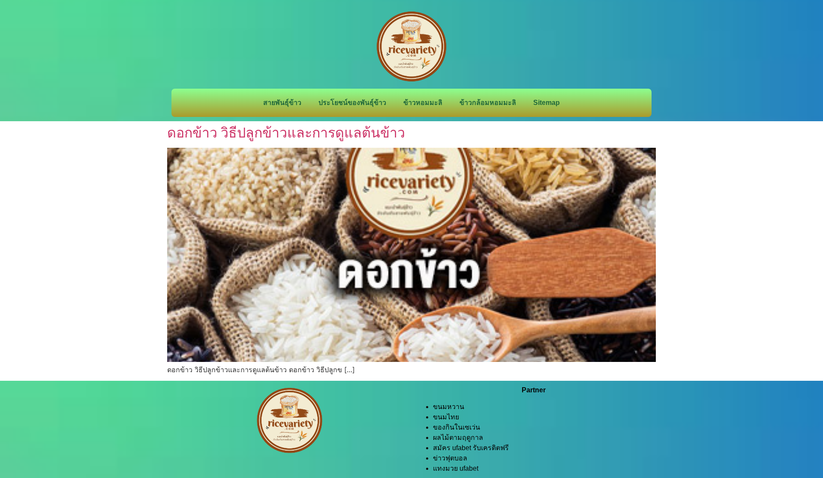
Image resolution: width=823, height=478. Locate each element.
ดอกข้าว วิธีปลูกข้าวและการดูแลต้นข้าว (286, 132)
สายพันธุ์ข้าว (282, 102)
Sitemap (546, 102)
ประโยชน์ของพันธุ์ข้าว (352, 102)
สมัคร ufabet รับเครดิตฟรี (471, 447)
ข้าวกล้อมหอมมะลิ (488, 102)
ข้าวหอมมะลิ (422, 102)
